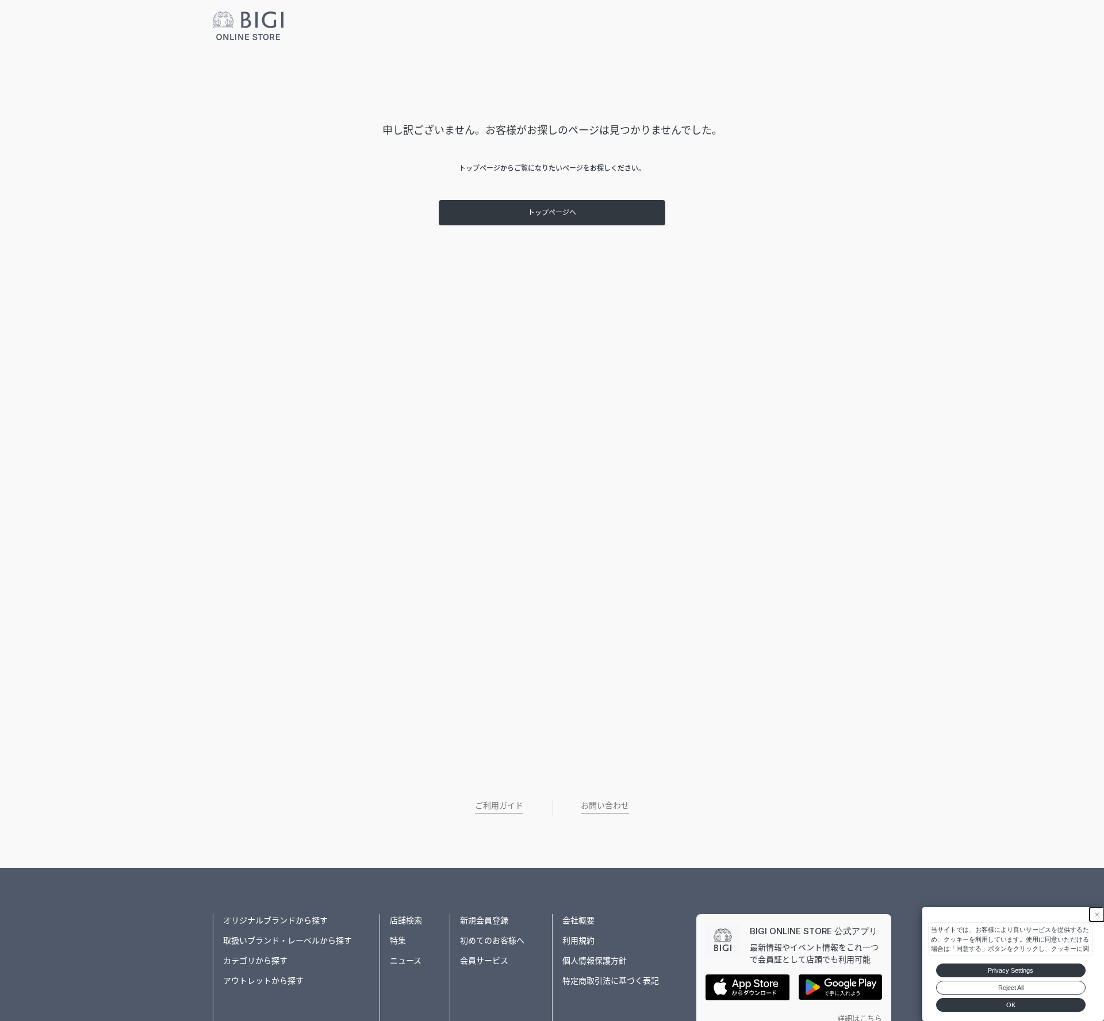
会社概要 (578, 920)
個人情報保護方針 (594, 960)
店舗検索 (406, 920)
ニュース (405, 960)
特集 (398, 940)
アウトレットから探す (263, 980)
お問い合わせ (605, 805)
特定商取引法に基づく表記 (610, 980)
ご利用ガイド (499, 805)
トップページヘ (552, 212)
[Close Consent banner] (1097, 914)
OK (1010, 1004)
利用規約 (578, 940)
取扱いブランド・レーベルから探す (287, 940)
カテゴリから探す (255, 960)
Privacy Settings (1010, 970)
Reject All (1010, 987)
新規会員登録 (484, 920)
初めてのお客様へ (492, 940)
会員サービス (484, 960)
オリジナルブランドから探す (275, 920)
